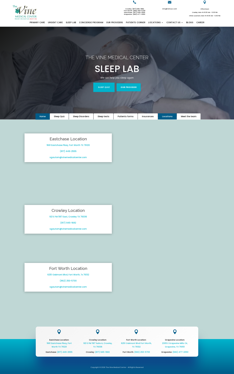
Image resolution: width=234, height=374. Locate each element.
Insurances (148, 116)
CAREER (200, 22)
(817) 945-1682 (68, 222)
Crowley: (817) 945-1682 (134, 9)
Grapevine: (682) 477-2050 (134, 14)
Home (43, 116)
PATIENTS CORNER (135, 22)
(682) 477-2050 (180, 352)
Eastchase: (128, 12)
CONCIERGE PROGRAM (91, 22)
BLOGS (189, 22)
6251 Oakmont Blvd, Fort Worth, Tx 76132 (68, 274)
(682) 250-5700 (142, 352)
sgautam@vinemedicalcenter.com (68, 157)
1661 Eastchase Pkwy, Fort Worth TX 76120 (68, 145)
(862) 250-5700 (68, 280)
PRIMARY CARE (37, 22)
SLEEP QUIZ (104, 87)
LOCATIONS (154, 22)
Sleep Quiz (59, 116)
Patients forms (126, 116)
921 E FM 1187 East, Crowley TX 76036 (68, 216)
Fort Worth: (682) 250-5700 (134, 10)
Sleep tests (103, 116)
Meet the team (188, 116)
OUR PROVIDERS (114, 22)
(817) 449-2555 (139, 12)
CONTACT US (173, 22)
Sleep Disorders (81, 116)
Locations (167, 116)
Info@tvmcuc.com (169, 9)
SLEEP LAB (71, 22)
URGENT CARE (55, 22)
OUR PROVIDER (129, 87)
